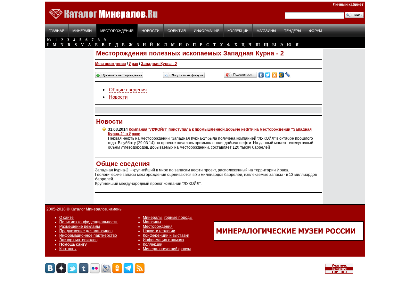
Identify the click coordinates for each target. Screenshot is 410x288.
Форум (315, 31)
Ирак (133, 64)
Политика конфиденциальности (88, 222)
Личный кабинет (348, 4)
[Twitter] (268, 75)
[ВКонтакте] (261, 75)
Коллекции (238, 31)
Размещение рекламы (79, 226)
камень (115, 209)
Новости (151, 31)
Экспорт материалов (78, 240)
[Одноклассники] (274, 75)
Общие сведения (128, 89)
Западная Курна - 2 (159, 64)
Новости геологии (159, 231)
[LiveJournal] (288, 75)
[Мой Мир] (281, 75)
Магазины (266, 31)
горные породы (178, 217)
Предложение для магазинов (85, 231)
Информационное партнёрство (88, 235)
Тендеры (292, 31)
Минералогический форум (167, 249)
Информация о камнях (163, 240)
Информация (206, 31)
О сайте (66, 217)
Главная (56, 31)
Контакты (68, 249)
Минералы (82, 31)
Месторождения (117, 31)
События (177, 31)
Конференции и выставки (166, 235)
